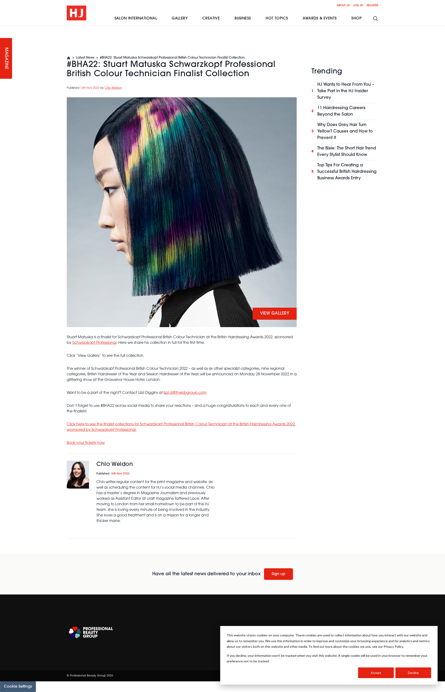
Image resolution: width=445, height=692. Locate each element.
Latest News (85, 58)
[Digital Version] (3, 28)
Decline (413, 673)
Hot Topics (277, 18)
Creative (211, 18)
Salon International (135, 18)
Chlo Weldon (113, 88)
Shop (356, 18)
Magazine (6, 58)
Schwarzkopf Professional (94, 343)
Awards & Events (320, 18)
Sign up (278, 574)
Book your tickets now (85, 443)
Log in (358, 5)
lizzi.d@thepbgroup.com (185, 393)
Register (372, 5)
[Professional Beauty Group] (91, 632)
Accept (376, 673)
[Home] (68, 58)
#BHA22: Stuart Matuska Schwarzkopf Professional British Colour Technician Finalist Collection (172, 58)
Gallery (180, 18)
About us (343, 5)
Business (243, 18)
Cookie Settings (18, 687)
